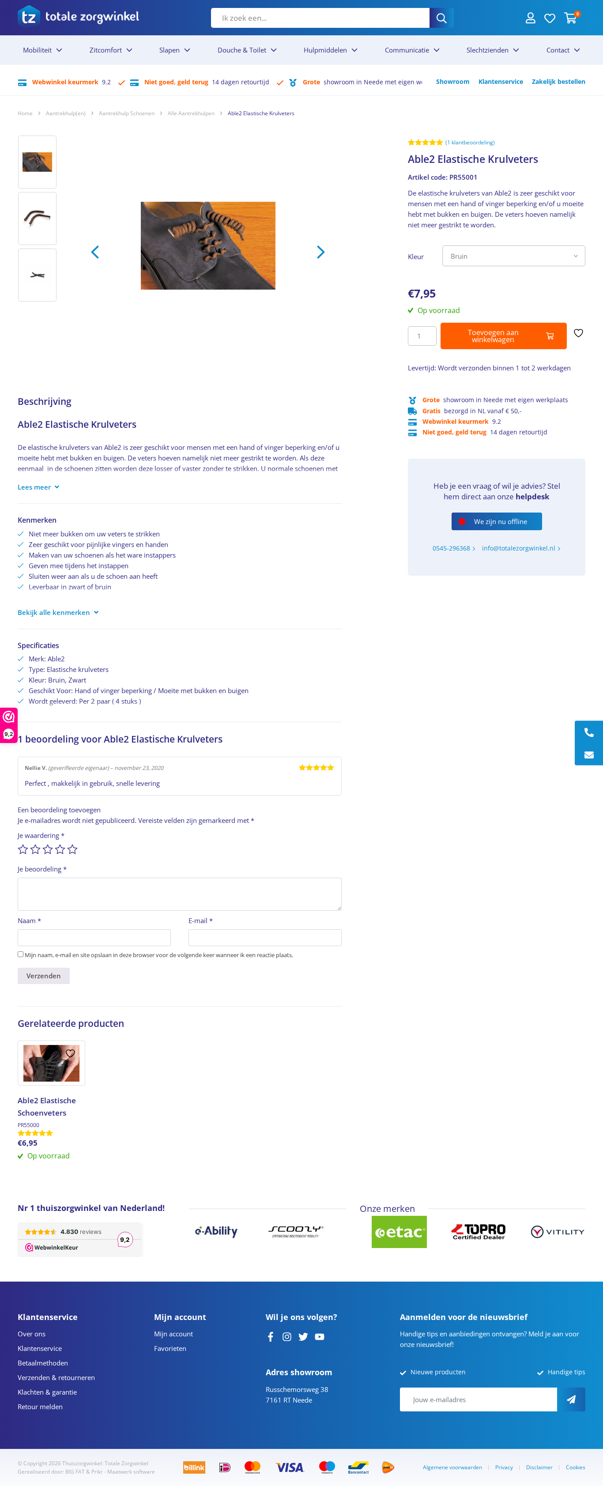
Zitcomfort (106, 49)
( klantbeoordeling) (470, 142)
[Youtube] (319, 1335)
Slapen (169, 49)
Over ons (31, 1333)
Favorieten (170, 1348)
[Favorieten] (549, 17)
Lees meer (34, 487)
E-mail (200, 920)
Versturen (571, 1399)
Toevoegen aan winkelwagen (493, 336)
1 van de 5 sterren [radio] (23, 849)
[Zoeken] (442, 18)
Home (25, 113)
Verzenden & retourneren (56, 1377)
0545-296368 (451, 548)
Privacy (504, 1467)
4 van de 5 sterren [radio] (60, 849)
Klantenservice (501, 81)
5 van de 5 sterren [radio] (72, 849)
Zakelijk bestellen (558, 81)
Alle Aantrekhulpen (191, 113)
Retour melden (40, 1406)
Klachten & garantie (47, 1392)
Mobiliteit (37, 49)
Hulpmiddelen (325, 49)
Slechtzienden (488, 49)
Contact (557, 49)
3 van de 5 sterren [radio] (47, 849)
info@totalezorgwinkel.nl (518, 548)
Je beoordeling (42, 868)
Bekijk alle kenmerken (54, 612)
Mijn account (173, 1333)
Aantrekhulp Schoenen (127, 113)
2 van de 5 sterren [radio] (35, 849)
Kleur (416, 256)
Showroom (453, 81)
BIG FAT (75, 1471)
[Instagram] (287, 1335)
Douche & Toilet (242, 49)
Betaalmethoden (43, 1362)
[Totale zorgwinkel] (78, 17)
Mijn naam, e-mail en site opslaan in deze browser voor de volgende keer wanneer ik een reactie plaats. (159, 955)
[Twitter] (303, 1335)
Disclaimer (539, 1467)
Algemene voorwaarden (452, 1467)
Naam (29, 920)
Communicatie (407, 49)
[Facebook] (270, 1335)
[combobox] (320, 18)
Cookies (575, 1467)
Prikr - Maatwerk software (123, 1471)
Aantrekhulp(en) (66, 113)
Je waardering (41, 835)
